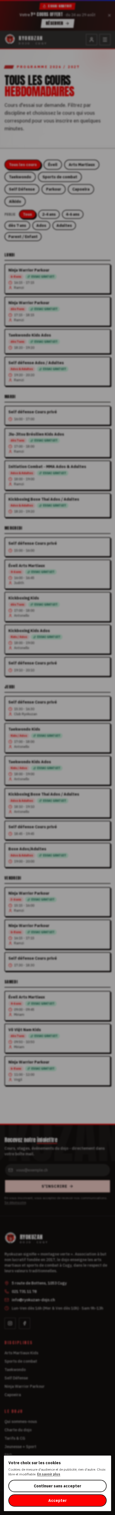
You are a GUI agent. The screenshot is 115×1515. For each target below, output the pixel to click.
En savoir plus (48, 1474)
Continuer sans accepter (57, 1485)
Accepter (57, 1500)
